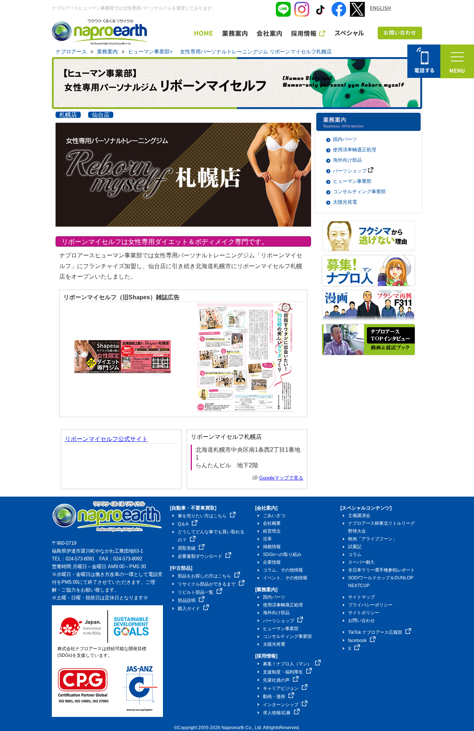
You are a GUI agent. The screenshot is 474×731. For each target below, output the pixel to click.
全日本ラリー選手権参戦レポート (381, 570)
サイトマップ (361, 597)
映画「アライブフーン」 (372, 538)
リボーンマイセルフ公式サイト (106, 439)
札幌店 (68, 115)
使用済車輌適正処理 (354, 149)
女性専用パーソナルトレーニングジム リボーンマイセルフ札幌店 (256, 52)
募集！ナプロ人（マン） (287, 663)
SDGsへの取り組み (282, 554)
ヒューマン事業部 (352, 181)
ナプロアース (71, 52)
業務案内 (107, 52)
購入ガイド (189, 608)
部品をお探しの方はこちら (204, 576)
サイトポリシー (363, 612)
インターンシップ (280, 704)
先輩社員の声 (276, 680)
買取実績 (187, 548)
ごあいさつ (274, 515)
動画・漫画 (274, 696)
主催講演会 (359, 515)
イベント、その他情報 (285, 577)
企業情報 (272, 562)
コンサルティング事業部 (359, 191)
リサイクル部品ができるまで (207, 584)
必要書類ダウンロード (200, 556)
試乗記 (354, 546)
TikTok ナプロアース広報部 (375, 632)
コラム (354, 554)
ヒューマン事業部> (150, 52)
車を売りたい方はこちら (202, 515)
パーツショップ (350, 171)
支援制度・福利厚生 (283, 672)
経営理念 (272, 531)
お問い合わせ (361, 620)
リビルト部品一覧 (195, 592)
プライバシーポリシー (370, 604)
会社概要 (272, 523)
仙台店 (101, 115)
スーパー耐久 (361, 562)
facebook (357, 640)
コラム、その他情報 (283, 570)
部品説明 (187, 600)
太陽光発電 (345, 202)
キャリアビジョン (280, 688)
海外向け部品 (347, 160)
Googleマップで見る (281, 478)
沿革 (267, 538)
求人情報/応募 (277, 712)
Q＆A (183, 524)
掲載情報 (272, 546)
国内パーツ (345, 139)
